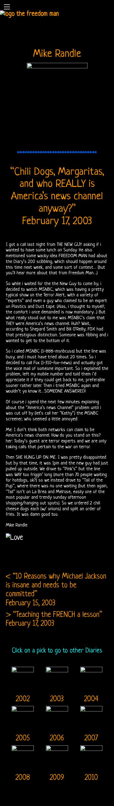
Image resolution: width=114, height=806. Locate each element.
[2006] (57, 707)
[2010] (91, 746)
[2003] (57, 668)
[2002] (23, 668)
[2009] (57, 746)
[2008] (23, 746)
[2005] (23, 707)
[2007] (91, 707)
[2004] (91, 668)
